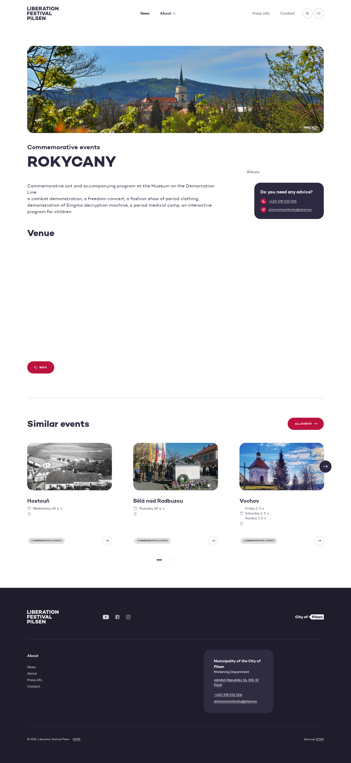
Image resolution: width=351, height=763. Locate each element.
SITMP (320, 739)
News (145, 13)
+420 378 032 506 (228, 695)
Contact (287, 13)
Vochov (249, 500)
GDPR (76, 739)
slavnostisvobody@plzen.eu (235, 701)
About (32, 673)
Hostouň (38, 500)
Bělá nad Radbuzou (158, 500)
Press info (261, 13)
